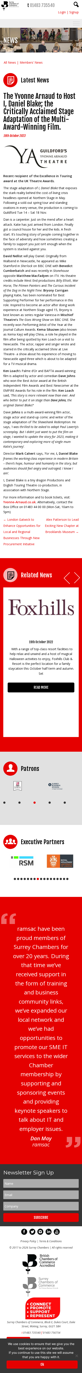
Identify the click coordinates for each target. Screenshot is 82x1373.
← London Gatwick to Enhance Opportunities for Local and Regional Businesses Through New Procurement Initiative (21, 531)
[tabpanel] (20, 786)
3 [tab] (34, 803)
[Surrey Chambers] (10, 12)
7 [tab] (34, 879)
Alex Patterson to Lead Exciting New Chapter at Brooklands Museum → (62, 525)
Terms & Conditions (50, 1241)
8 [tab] (38, 879)
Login (62, 12)
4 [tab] (50, 803)
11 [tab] (48, 879)
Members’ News (31, 62)
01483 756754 (51, 1333)
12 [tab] (51, 879)
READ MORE (41, 687)
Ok (42, 1364)
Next (77, 578)
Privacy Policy (28, 1241)
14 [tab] (57, 879)
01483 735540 (42, 5)
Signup (74, 12)
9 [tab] (41, 879)
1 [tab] (4, 803)
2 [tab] (19, 803)
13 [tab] (54, 879)
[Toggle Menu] (76, 23)
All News (10, 62)
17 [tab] (67, 879)
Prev (67, 578)
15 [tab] (61, 879)
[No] (76, 1356)
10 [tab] (44, 879)
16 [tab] (64, 879)
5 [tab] (65, 803)
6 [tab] (31, 879)
